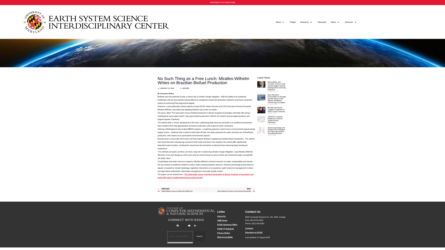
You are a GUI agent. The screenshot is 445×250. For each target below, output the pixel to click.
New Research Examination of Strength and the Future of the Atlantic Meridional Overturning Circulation (277, 98)
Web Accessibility (225, 237)
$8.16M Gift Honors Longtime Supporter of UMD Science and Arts (276, 109)
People (293, 22)
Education (322, 22)
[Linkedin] (195, 226)
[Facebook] (178, 226)
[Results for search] (180, 242)
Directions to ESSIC (254, 233)
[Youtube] (189, 226)
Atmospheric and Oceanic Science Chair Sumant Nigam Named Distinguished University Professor (277, 86)
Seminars (349, 22)
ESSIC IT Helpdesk (225, 229)
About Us (221, 216)
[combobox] (180, 236)
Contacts (249, 228)
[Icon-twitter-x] (183, 226)
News (333, 22)
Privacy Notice (223, 233)
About (278, 22)
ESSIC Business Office (227, 225)
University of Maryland (222, 2)
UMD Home (222, 221)
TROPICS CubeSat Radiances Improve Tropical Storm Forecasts (275, 119)
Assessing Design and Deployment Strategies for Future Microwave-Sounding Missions (276, 130)
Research (304, 22)
